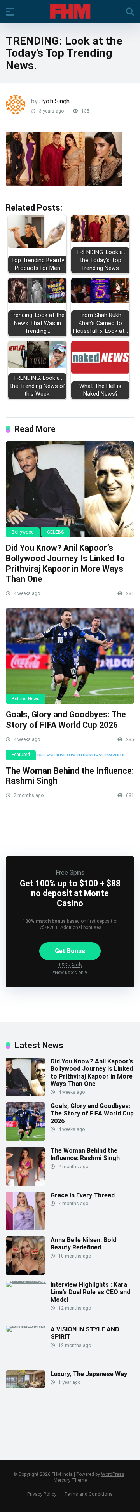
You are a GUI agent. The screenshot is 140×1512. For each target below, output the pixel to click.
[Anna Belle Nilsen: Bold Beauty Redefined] (25, 1273)
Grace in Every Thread (83, 1195)
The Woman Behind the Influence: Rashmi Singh (85, 1154)
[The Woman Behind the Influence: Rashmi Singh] (70, 757)
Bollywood (23, 532)
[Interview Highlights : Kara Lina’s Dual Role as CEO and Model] (28, 1280)
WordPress (112, 1474)
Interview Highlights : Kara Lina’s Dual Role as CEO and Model (90, 1292)
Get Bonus (70, 951)
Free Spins (70, 872)
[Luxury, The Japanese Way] (25, 1386)
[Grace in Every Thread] (25, 1228)
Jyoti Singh (54, 101)
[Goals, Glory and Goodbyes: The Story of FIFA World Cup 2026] (70, 656)
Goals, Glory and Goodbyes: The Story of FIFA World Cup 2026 (66, 720)
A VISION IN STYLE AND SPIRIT (85, 1333)
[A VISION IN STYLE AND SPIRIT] (28, 1325)
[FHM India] (70, 11)
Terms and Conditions (88, 1494)
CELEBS (55, 532)
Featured (21, 754)
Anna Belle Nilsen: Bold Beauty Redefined (83, 1243)
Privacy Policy (41, 1494)
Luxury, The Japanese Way (89, 1374)
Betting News (26, 698)
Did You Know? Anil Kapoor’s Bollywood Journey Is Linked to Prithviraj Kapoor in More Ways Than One (65, 563)
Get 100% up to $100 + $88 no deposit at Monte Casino (70, 893)
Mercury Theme (70, 1480)
